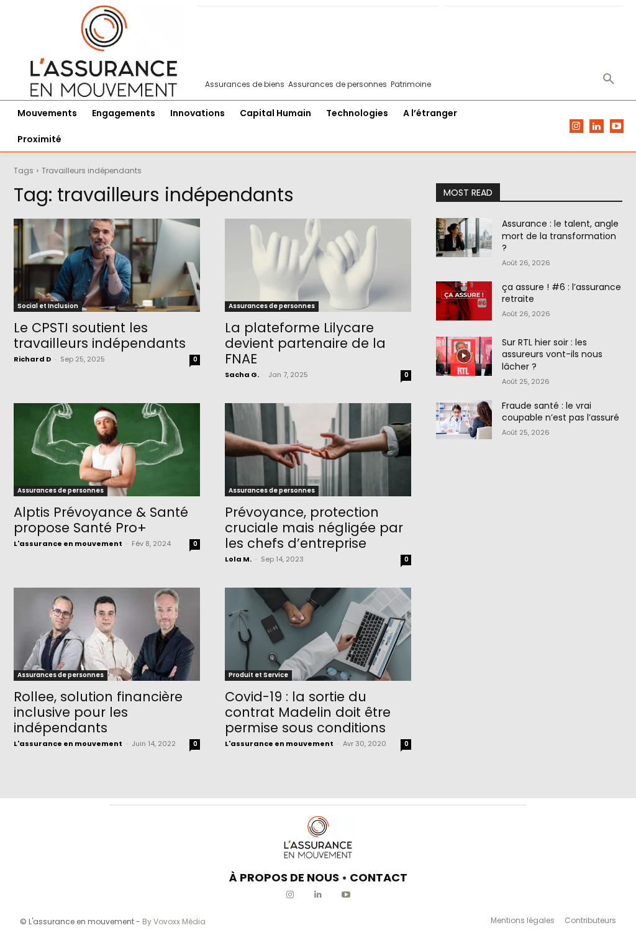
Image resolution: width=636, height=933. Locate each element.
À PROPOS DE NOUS (284, 877)
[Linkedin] (596, 126)
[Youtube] (617, 126)
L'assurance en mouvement (68, 543)
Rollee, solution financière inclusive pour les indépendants (98, 712)
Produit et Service (258, 675)
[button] (609, 79)
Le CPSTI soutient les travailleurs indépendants (100, 335)
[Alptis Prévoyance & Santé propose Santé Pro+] (107, 449)
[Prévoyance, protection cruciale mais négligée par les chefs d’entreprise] (318, 449)
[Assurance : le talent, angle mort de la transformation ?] (464, 237)
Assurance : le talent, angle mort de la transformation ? (560, 235)
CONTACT (378, 877)
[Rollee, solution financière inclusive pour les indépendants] (107, 634)
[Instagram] (577, 126)
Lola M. (238, 559)
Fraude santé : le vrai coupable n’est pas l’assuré (560, 411)
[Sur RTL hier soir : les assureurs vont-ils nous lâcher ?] (464, 356)
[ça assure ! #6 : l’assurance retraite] (464, 301)
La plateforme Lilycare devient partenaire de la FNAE (305, 343)
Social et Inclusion (47, 306)
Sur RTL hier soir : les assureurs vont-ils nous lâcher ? (552, 354)
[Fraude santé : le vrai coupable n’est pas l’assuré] (464, 419)
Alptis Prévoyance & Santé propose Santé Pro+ (101, 520)
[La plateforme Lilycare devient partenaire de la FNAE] (318, 265)
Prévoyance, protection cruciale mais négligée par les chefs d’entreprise (314, 527)
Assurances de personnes (272, 306)
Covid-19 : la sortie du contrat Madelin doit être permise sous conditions (308, 712)
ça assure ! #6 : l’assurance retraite (561, 293)
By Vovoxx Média (174, 921)
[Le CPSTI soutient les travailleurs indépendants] (107, 265)
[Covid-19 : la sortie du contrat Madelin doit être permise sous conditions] (318, 634)
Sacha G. (242, 375)
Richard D (32, 359)
